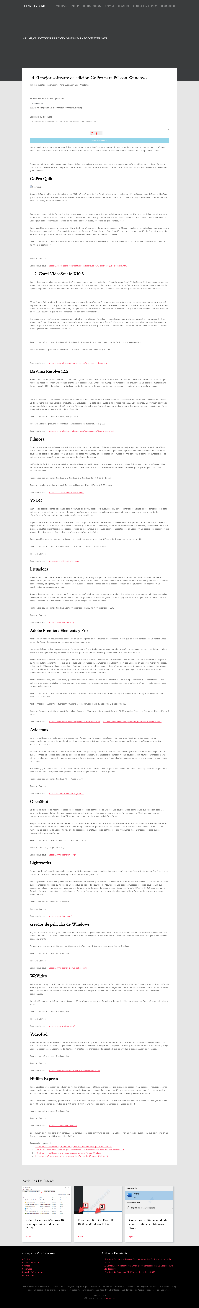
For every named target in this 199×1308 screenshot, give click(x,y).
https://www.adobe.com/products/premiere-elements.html (132, 721)
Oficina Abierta (92, 6)
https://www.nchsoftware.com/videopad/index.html (74, 1070)
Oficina (75, 6)
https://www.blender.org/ (62, 622)
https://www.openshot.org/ (62, 854)
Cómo (28, 1236)
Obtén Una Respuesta (99, 140)
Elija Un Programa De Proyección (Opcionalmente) (56, 107)
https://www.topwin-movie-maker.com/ (68, 968)
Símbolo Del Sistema (145, 6)
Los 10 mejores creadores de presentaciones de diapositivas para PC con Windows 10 (79, 1149)
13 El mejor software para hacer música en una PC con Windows (68, 1153)
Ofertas (109, 6)
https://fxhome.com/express (63, 1125)
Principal (62, 5)
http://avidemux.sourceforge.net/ (66, 793)
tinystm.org (35, 6)
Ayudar (132, 1236)
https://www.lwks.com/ (60, 916)
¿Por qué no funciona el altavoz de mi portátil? (129, 1272)
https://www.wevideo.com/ (62, 1026)
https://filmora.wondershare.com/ (66, 492)
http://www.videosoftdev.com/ (64, 561)
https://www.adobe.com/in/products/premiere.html (74, 721)
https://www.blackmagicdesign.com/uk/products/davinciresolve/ (81, 431)
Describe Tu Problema (41, 117)
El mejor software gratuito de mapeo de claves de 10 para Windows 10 (71, 1156)
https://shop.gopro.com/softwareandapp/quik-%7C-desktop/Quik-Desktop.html (88, 265)
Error (80, 1236)
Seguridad (123, 6)
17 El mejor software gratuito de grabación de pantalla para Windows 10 (73, 1146)
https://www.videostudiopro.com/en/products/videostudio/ (78, 363)
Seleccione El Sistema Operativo (47, 98)
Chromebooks (168, 6)
